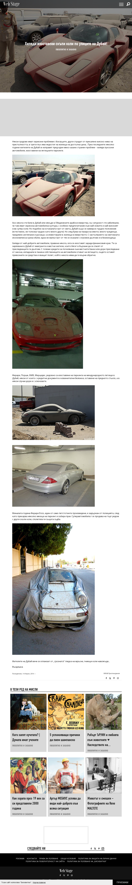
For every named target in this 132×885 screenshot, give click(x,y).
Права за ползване (48, 858)
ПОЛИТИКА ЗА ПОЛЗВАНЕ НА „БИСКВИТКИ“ (86, 861)
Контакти (32, 858)
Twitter (110, 678)
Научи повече (39, 882)
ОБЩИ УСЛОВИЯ (68, 858)
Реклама (20, 858)
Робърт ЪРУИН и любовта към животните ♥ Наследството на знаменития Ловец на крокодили (102, 745)
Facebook (106, 678)
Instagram (118, 678)
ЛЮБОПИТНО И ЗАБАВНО (66, 49)
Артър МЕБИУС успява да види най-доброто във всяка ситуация (65, 803)
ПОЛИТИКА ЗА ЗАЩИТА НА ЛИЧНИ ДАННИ (97, 858)
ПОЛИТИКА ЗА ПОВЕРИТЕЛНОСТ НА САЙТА (45, 861)
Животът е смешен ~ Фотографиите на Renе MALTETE (101, 803)
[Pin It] (114, 678)
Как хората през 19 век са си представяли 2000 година (28, 803)
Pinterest (68, 875)
